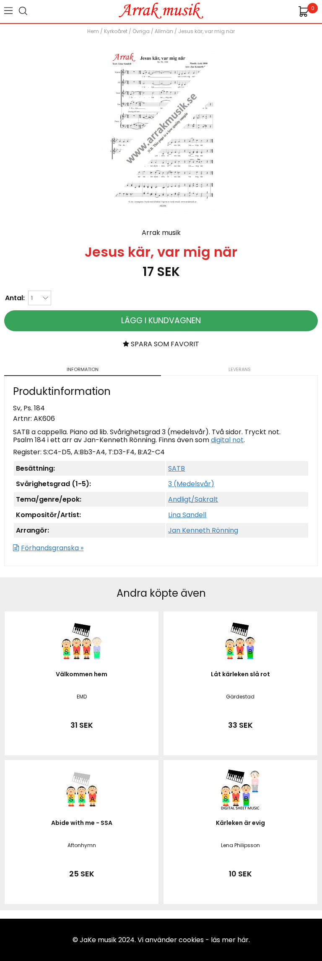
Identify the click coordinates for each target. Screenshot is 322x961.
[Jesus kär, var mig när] (161, 211)
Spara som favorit (164, 344)
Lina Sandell (187, 515)
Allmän (164, 31)
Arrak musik (161, 232)
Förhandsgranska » (52, 548)
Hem (93, 31)
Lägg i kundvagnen (161, 320)
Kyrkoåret (115, 31)
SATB (176, 468)
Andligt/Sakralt (193, 499)
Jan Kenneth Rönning (203, 530)
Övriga (141, 31)
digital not (227, 440)
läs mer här (230, 940)
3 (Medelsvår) (191, 484)
